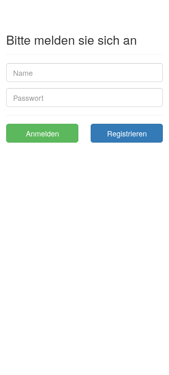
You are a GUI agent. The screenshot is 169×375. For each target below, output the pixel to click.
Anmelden (42, 133)
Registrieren (127, 133)
